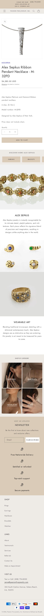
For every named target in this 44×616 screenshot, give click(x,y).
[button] (4, 11)
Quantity (4, 127)
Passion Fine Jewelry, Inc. (14, 612)
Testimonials (9, 545)
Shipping (4, 84)
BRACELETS (31, 159)
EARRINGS (11, 159)
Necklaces (8, 516)
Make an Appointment (12, 566)
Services (8, 550)
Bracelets (8, 521)
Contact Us (8, 561)
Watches (8, 526)
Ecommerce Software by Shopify (32, 612)
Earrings (8, 511)
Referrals (8, 556)
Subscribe (32, 440)
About (7, 540)
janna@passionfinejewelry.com (16, 582)
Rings (7, 505)
